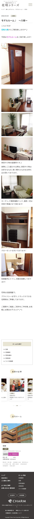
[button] (2, 391)
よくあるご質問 (5, 485)
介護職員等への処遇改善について (13, 513)
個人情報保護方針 (9, 510)
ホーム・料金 (22, 475)
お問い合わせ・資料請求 (8, 488)
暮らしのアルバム (10, 9)
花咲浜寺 (7, 358)
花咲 (13, 16)
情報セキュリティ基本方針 (22, 510)
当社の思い (4, 478)
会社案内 (12, 495)
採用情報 (21, 495)
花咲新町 (7, 352)
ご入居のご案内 (5, 481)
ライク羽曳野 (9, 361)
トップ (2, 9)
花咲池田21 (8, 355)
